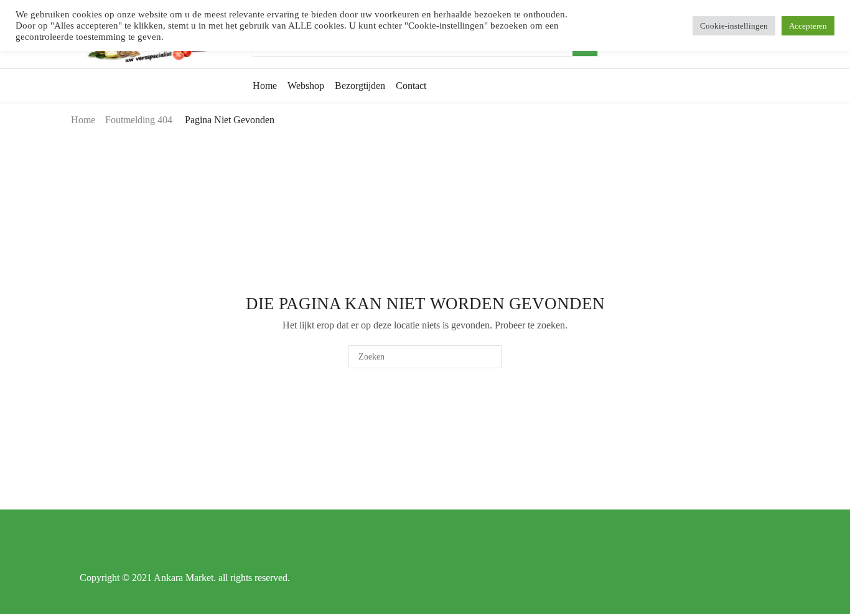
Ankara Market (183, 577)
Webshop (305, 85)
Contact (411, 85)
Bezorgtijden (360, 85)
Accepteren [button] (808, 25)
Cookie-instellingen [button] (734, 25)
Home (265, 85)
